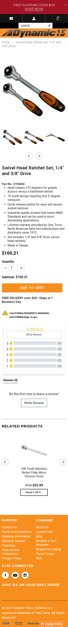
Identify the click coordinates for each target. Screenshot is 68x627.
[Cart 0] (58, 18)
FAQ (39, 558)
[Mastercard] (34, 623)
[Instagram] (25, 575)
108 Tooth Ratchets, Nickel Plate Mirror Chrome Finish (34, 472)
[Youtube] (15, 575)
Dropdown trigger (34, 18)
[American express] (18, 623)
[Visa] (6, 623)
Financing (8, 545)
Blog (39, 536)
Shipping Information (16, 536)
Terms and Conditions (17, 532)
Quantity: (8, 261)
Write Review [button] (34, 334)
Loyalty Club (44, 532)
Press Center (45, 554)
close (65, 5)
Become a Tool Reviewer (46, 542)
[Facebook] (5, 575)
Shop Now (34, 9)
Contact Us (9, 527)
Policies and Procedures (10, 552)
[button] (51, 624)
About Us (42, 527)
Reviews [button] (10, 380)
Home (5, 42)
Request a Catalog (48, 549)
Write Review (34, 403)
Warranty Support (14, 541)
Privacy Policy (12, 558)
